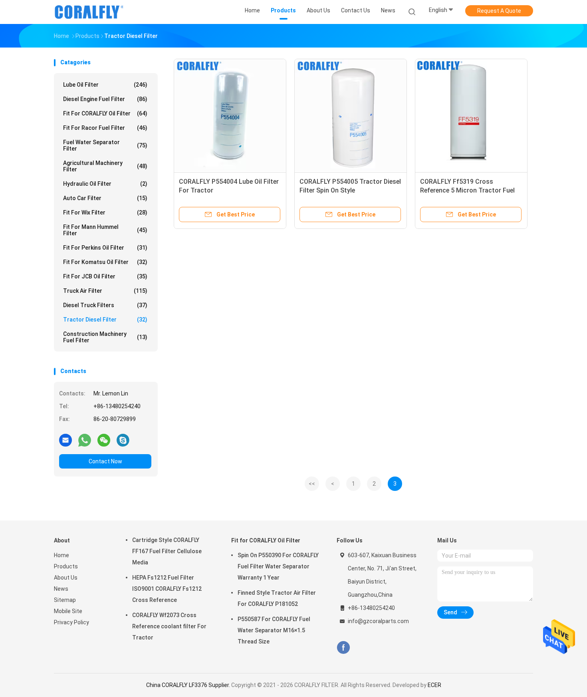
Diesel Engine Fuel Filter (105, 99)
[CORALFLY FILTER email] (65, 439)
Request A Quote (499, 11)
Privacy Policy (71, 622)
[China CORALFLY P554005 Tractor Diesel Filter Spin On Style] (351, 115)
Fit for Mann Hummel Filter (105, 230)
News (61, 589)
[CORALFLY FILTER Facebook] (343, 648)
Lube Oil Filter (105, 84)
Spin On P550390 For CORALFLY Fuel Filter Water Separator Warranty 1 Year (278, 566)
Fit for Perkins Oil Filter (105, 247)
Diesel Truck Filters (105, 305)
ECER (434, 685)
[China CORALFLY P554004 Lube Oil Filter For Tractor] (230, 115)
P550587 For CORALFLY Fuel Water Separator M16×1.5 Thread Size (274, 630)
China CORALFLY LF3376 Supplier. (188, 685)
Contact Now (105, 461)
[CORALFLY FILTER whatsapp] (84, 439)
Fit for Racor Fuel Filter (105, 128)
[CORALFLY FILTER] (89, 12)
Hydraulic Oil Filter (105, 184)
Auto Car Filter (105, 198)
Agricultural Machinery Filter (105, 166)
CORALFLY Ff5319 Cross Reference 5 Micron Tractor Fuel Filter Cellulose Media (467, 190)
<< (312, 484)
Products (66, 566)
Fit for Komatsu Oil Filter (105, 262)
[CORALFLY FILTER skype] (123, 439)
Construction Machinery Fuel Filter (105, 337)
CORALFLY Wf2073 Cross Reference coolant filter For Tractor (169, 626)
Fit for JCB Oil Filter (105, 276)
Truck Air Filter (105, 291)
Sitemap (65, 600)
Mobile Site (68, 611)
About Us (65, 577)
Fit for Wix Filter (105, 212)
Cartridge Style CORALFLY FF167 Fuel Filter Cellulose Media (167, 551)
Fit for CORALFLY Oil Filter (105, 113)
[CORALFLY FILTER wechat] (103, 439)
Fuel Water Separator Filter (105, 145)
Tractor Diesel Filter (105, 319)
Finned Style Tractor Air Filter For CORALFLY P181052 (277, 598)
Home (61, 555)
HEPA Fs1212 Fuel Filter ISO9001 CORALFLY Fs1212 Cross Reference (167, 588)
